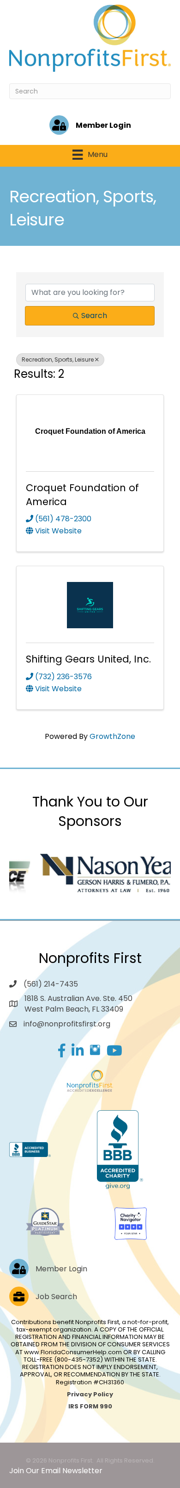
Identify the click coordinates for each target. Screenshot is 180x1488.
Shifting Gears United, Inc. (88, 659)
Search (94, 315)
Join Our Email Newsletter (55, 1470)
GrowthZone (112, 736)
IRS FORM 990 (90, 1406)
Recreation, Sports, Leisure (58, 359)
